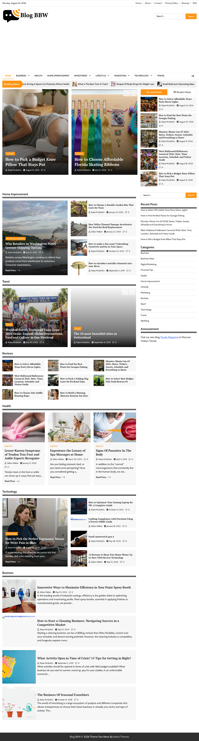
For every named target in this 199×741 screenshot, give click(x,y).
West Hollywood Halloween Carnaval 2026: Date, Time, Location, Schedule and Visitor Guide (175, 155)
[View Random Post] (192, 76)
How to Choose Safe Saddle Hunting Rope (28, 394)
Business (21, 75)
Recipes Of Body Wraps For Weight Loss (72, 84)
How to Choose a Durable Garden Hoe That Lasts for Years (111, 206)
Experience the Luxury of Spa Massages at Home (67, 452)
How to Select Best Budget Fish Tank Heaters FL (120, 380)
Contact (158, 3)
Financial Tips (147, 269)
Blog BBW (75, 736)
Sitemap (185, 3)
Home (138, 3)
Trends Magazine (169, 337)
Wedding (145, 320)
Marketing (120, 75)
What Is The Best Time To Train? (30, 84)
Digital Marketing (149, 264)
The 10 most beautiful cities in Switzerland (95, 335)
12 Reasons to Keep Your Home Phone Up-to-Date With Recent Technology (111, 556)
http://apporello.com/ (182, 353)
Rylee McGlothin (14, 170)
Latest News (156, 92)
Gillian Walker (96, 232)
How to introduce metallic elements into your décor (110, 265)
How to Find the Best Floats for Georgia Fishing (175, 117)
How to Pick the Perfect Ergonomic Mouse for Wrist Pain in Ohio (34, 541)
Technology (141, 75)
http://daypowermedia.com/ (179, 349)
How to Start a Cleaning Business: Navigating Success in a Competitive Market (78, 623)
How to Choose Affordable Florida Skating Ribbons (99, 162)
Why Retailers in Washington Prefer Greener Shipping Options (30, 245)
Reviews (144, 298)
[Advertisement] (99, 49)
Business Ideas (147, 258)
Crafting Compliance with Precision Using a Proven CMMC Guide (111, 520)
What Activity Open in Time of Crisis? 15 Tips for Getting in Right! (84, 658)
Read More (10, 270)
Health (38, 75)
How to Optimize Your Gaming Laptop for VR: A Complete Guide (111, 504)
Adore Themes (121, 736)
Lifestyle (101, 75)
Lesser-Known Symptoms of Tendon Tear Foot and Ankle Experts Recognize (22, 454)
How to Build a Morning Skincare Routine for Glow (74, 394)
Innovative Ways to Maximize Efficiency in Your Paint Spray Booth (84, 587)
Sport (143, 303)
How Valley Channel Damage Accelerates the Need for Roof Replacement (110, 226)
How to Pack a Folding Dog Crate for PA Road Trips (74, 380)
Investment (80, 75)
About (148, 3)
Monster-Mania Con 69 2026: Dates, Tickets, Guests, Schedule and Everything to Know (176, 134)
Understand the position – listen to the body (160, 84)
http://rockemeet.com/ (152, 349)
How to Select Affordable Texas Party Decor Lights (175, 100)
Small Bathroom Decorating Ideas (115, 84)
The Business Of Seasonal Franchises (63, 695)
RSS (195, 3)
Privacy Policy (171, 3)
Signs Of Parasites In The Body (113, 452)
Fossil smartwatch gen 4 (101, 536)
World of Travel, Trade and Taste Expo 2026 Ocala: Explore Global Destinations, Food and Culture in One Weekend (34, 333)
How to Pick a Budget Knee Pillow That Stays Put (30, 162)
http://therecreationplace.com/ (156, 356)
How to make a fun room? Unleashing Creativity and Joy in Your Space (108, 245)
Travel (161, 75)
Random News (183, 92)
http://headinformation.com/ (156, 353)
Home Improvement (58, 75)
